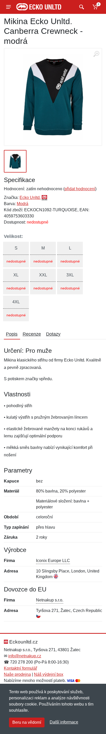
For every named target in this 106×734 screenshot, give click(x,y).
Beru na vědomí (26, 722)
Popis (11, 334)
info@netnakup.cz (24, 656)
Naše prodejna (17, 674)
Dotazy (53, 334)
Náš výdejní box (48, 674)
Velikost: (13, 236)
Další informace (64, 722)
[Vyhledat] (81, 7)
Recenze (32, 334)
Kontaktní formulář (20, 668)
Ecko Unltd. (30, 197)
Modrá (22, 204)
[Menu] (8, 7)
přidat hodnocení (80, 189)
